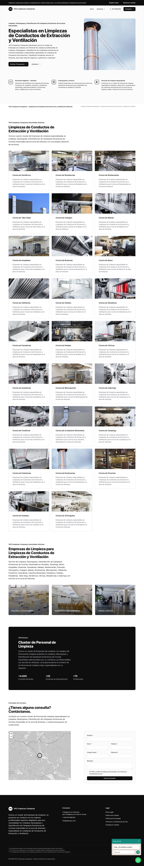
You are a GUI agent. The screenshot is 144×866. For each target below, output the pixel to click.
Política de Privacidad (109, 771)
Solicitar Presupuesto (17, 64)
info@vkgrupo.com (69, 821)
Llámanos (35, 64)
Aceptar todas (114, 3)
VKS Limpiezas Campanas (24, 9)
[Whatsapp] (138, 860)
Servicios (100, 9)
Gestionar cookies (129, 3)
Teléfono (114, 744)
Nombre (90, 735)
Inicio (92, 9)
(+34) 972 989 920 (68, 817)
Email (89, 744)
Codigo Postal (92, 752)
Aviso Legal (109, 812)
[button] (40, 755)
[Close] (139, 841)
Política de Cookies (112, 815)
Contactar (128, 9)
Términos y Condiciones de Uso (117, 822)
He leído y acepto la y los (108, 772)
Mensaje (90, 761)
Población (114, 752)
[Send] (138, 852)
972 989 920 (116, 9)
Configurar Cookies (112, 825)
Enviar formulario (110, 778)
